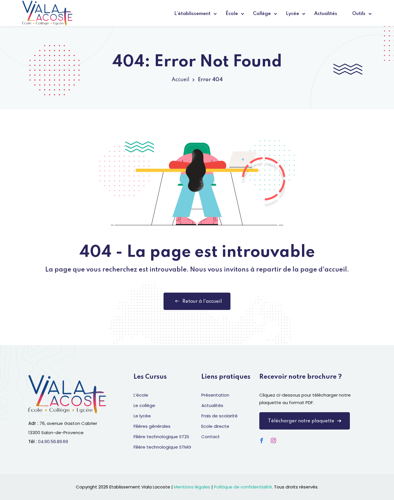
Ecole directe (215, 426)
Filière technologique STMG (162, 447)
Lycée (292, 13)
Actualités (325, 13)
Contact (210, 437)
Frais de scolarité (219, 416)
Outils (358, 13)
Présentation (215, 395)
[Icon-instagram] (273, 440)
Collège (262, 13)
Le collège (144, 405)
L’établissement (192, 13)
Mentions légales (192, 487)
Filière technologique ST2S (161, 437)
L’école (141, 395)
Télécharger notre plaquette (301, 421)
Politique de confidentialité (243, 487)
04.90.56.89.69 (53, 441)
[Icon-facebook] (261, 440)
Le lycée (142, 416)
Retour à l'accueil (202, 301)
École (232, 13)
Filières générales (152, 426)
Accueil (180, 79)
